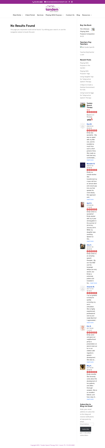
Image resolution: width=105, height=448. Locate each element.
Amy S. (89, 245)
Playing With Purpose (54, 15)
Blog (78, 15)
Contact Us (70, 15)
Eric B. (89, 326)
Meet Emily (17, 15)
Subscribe (85, 429)
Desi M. (89, 124)
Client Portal (30, 15)
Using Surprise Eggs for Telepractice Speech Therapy (87, 95)
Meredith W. (91, 164)
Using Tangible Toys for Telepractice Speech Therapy (87, 79)
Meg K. (89, 366)
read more (90, 160)
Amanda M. (91, 287)
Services (40, 15)
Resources (86, 15)
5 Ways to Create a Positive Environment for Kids (87, 87)
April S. (89, 203)
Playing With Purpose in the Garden (85, 65)
